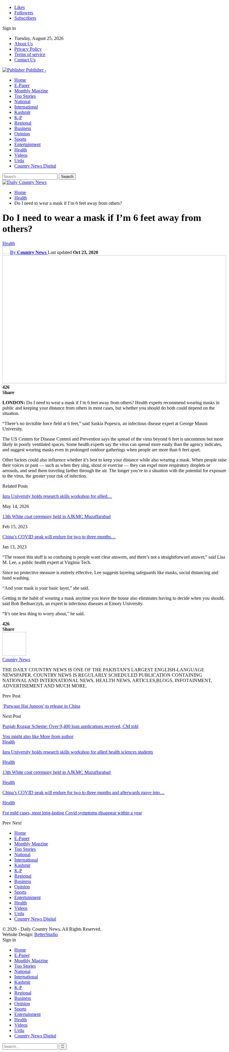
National (22, 101)
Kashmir (22, 112)
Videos (20, 155)
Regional (22, 123)
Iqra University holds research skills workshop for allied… (57, 496)
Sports (20, 139)
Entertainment (27, 144)
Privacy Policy (28, 49)
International (26, 106)
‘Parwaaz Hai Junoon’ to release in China (41, 706)
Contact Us (24, 59)
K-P (18, 117)
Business (22, 128)
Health (20, 149)
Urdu (19, 160)
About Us (23, 43)
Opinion (22, 133)
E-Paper (22, 85)
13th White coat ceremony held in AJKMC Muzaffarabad (56, 516)
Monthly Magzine (31, 90)
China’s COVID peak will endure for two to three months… (59, 536)
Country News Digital (35, 165)
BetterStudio (46, 934)
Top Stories (25, 96)
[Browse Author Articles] (14, 654)
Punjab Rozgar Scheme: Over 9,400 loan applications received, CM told (70, 726)
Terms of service (29, 54)
